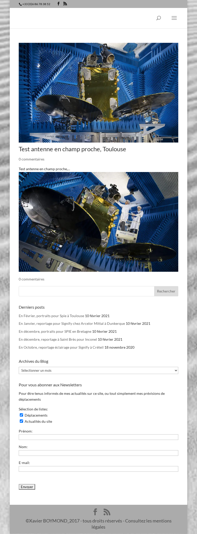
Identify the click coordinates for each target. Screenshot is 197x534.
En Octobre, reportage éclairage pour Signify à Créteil (61, 347)
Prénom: (26, 431)
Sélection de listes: (33, 409)
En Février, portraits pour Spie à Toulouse (51, 316)
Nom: (23, 447)
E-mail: (24, 462)
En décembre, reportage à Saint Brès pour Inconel (58, 339)
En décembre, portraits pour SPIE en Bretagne (55, 331)
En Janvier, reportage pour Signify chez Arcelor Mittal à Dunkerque (72, 323)
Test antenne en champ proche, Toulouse (72, 149)
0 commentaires (31, 159)
